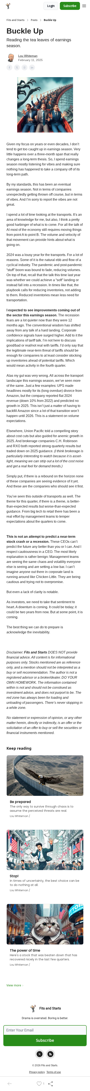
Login (51, 6)
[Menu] (84, 5)
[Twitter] (39, 1054)
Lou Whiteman (27, 55)
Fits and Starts (15, 20)
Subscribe (69, 6)
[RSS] (50, 1054)
